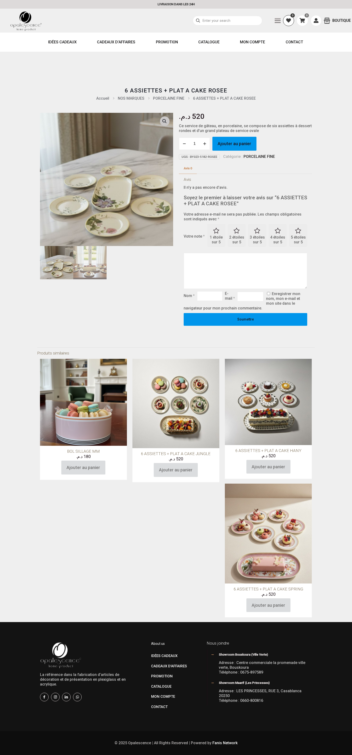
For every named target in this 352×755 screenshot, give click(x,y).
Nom (189, 295)
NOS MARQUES (131, 98)
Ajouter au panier (234, 143)
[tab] (188, 168)
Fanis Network (225, 743)
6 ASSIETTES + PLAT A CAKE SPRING (268, 589)
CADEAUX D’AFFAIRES (169, 666)
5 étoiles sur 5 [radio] (298, 239)
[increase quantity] (204, 144)
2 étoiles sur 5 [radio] (236, 239)
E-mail (230, 296)
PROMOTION (162, 676)
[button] (165, 121)
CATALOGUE (161, 686)
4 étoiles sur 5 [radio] (277, 239)
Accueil (102, 98)
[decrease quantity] (184, 144)
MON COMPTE (163, 696)
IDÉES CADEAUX (164, 656)
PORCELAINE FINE (168, 98)
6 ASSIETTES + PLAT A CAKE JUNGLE (175, 453)
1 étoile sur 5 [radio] (216, 239)
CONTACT (159, 707)
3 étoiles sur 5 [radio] (257, 239)
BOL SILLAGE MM (83, 451)
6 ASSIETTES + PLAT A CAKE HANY (268, 450)
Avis (188, 168)
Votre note (194, 236)
